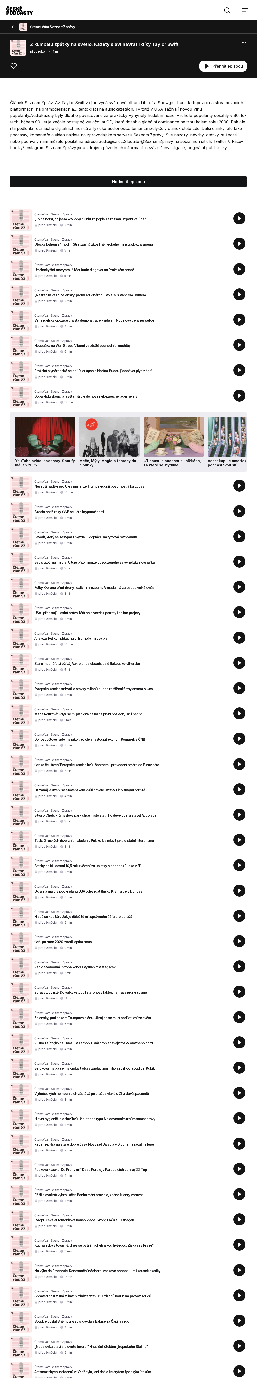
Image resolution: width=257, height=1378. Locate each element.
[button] (227, 10)
